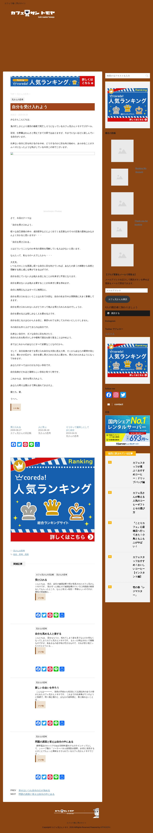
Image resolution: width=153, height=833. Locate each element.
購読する (115, 313)
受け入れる (15, 427)
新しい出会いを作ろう (47, 687)
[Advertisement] (76, 46)
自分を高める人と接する (48, 633)
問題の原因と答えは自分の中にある (54, 741)
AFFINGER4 (105, 827)
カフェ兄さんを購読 (117, 299)
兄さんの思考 (19, 551)
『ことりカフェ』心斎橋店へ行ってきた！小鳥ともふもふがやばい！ (139, 535)
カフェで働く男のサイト (76, 823)
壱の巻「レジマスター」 (139, 591)
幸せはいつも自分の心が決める (34, 790)
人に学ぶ (42, 427)
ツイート (110, 333)
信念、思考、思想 (21, 554)
